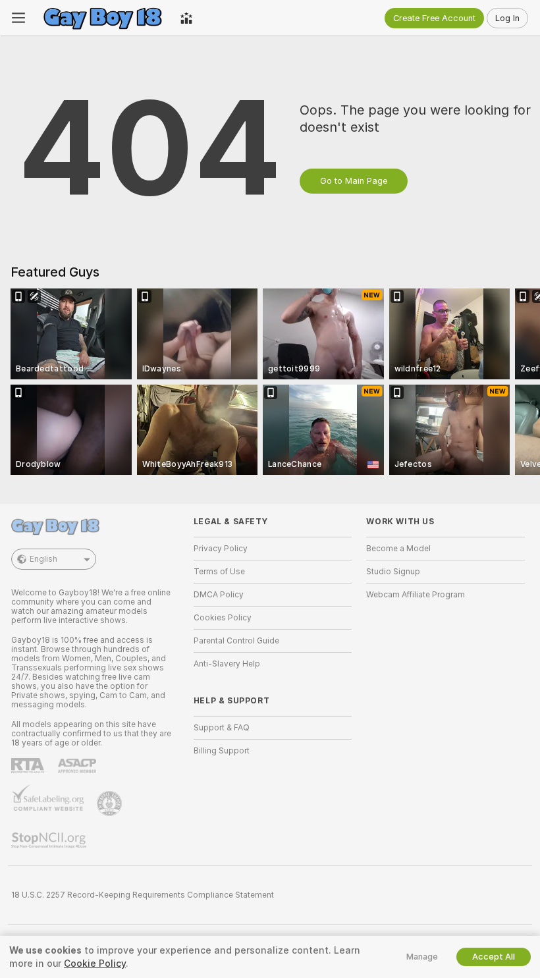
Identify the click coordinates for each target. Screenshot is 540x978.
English (43, 559)
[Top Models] (186, 18)
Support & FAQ (222, 727)
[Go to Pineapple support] (110, 803)
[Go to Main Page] (103, 18)
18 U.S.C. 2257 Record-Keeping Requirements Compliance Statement (142, 895)
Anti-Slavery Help (227, 663)
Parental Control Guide (236, 640)
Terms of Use (219, 571)
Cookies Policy (223, 617)
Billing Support (222, 750)
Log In (507, 18)
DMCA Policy (219, 594)
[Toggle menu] (18, 18)
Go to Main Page (353, 181)
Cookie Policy (95, 963)
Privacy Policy (221, 548)
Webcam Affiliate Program (415, 594)
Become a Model (398, 548)
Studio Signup (393, 571)
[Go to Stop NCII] (50, 840)
